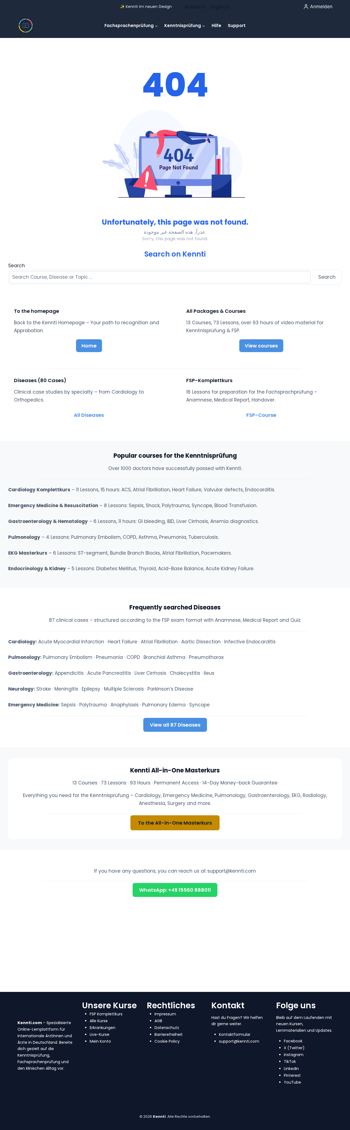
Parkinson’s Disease (170, 689)
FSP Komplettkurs (106, 1014)
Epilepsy (91, 689)
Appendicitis (69, 673)
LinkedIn (291, 1068)
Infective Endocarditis (250, 641)
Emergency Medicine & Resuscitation (53, 505)
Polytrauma (93, 704)
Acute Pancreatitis (109, 673)
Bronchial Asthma (164, 657)
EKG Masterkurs (27, 553)
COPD (133, 657)
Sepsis (68, 704)
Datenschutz (166, 1027)
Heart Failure (122, 641)
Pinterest (292, 1075)
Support (237, 25)
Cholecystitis (185, 673)
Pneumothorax (206, 657)
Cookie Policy (167, 1041)
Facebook (293, 1041)
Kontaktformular (234, 1034)
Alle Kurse (99, 1021)
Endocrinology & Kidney (37, 568)
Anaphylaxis (124, 704)
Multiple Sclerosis (124, 689)
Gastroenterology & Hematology (48, 521)
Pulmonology (24, 537)
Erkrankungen (102, 1027)
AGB (158, 1021)
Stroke (43, 689)
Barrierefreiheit (168, 1034)
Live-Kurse (99, 1034)
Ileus (209, 673)
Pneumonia (109, 657)
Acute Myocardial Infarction (71, 641)
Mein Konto (100, 1041)
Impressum (165, 1014)
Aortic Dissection (201, 641)
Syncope (199, 704)
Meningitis (66, 689)
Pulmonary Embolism (67, 657)
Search (16, 265)
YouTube (292, 1082)
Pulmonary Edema (164, 704)
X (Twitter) (294, 1048)
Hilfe (216, 25)
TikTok (290, 1061)
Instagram (294, 1054)
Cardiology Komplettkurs (39, 489)
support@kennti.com (231, 871)
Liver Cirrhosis (150, 673)
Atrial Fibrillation (159, 641)
